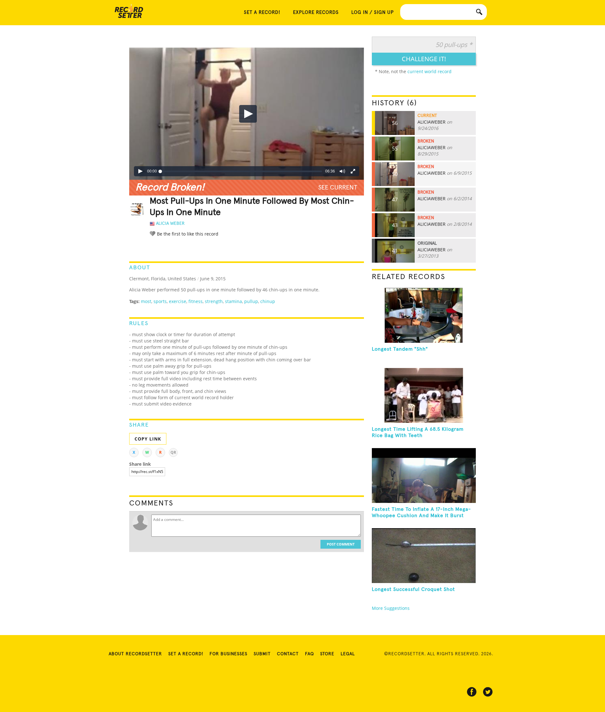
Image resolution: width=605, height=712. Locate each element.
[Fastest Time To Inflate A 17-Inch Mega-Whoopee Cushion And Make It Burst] (424, 475)
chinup (267, 301)
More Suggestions (391, 608)
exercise (177, 301)
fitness (195, 301)
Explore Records (316, 12)
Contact (288, 654)
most (146, 301)
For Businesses (228, 654)
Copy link (148, 439)
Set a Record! (185, 654)
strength (214, 301)
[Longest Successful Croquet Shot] (424, 555)
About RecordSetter (135, 654)
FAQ (309, 654)
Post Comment (340, 544)
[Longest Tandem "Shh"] (424, 315)
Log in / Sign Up (372, 12)
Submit (262, 654)
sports (160, 301)
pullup (251, 301)
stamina (233, 301)
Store (327, 654)
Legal (348, 654)
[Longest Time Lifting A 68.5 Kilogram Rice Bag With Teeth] (424, 395)
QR (173, 452)
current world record (429, 71)
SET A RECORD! (262, 12)
